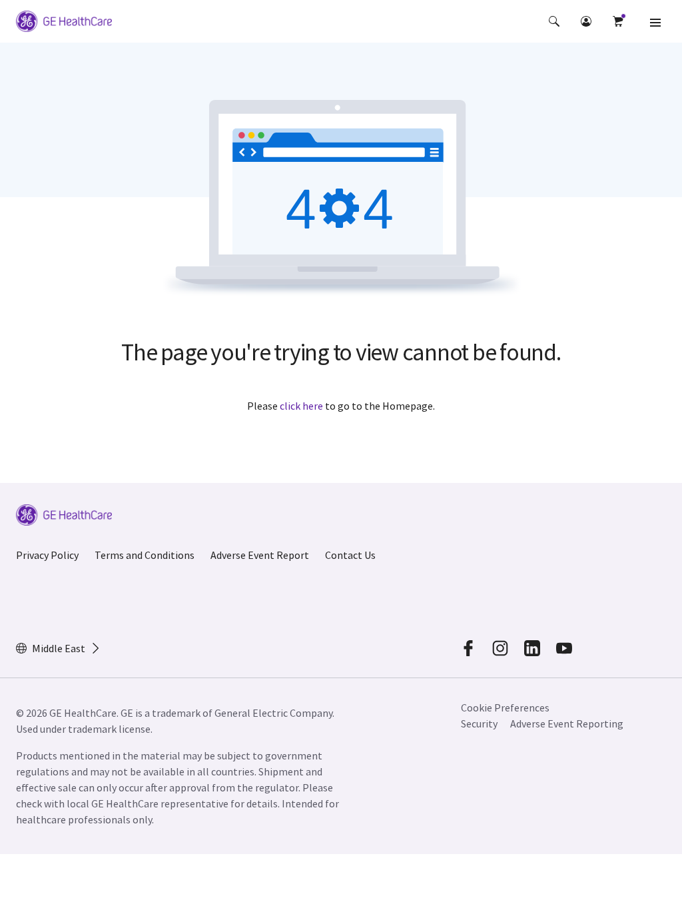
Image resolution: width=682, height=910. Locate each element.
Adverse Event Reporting (566, 723)
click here (301, 405)
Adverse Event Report (259, 555)
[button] (554, 21)
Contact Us (350, 555)
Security (479, 723)
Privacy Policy (47, 555)
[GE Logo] (64, 23)
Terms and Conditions (144, 555)
